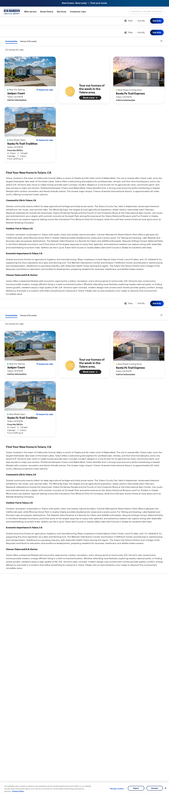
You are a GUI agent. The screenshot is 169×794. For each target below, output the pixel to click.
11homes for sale (44, 90)
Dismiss (154, 788)
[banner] (84, 3)
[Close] (165, 788)
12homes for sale (44, 140)
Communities (11, 41)
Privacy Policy (18, 791)
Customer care (78, 12)
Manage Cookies (117, 789)
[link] (84, 92)
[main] (84, 405)
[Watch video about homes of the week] (70, 91)
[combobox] (146, 11)
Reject (136, 788)
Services (61, 12)
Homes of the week (28, 41)
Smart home (46, 12)
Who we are (30, 12)
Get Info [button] (157, 20)
